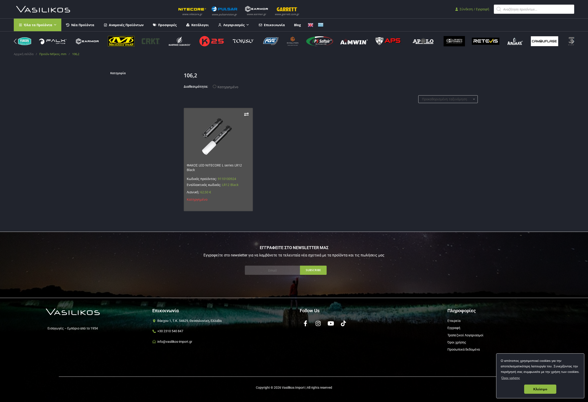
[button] (572, 41)
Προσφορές (167, 25)
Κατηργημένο (228, 87)
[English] (310, 24)
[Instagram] (318, 323)
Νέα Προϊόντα (82, 25)
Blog (297, 25)
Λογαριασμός (234, 25)
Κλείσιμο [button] (540, 389)
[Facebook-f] (305, 323)
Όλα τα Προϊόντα (38, 25)
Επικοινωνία (274, 25)
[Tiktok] (343, 323)
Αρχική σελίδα (24, 54)
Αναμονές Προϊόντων (126, 25)
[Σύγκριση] (246, 114)
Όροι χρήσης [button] (510, 378)
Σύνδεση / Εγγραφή (474, 9)
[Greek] (320, 24)
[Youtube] (330, 323)
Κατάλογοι (200, 25)
